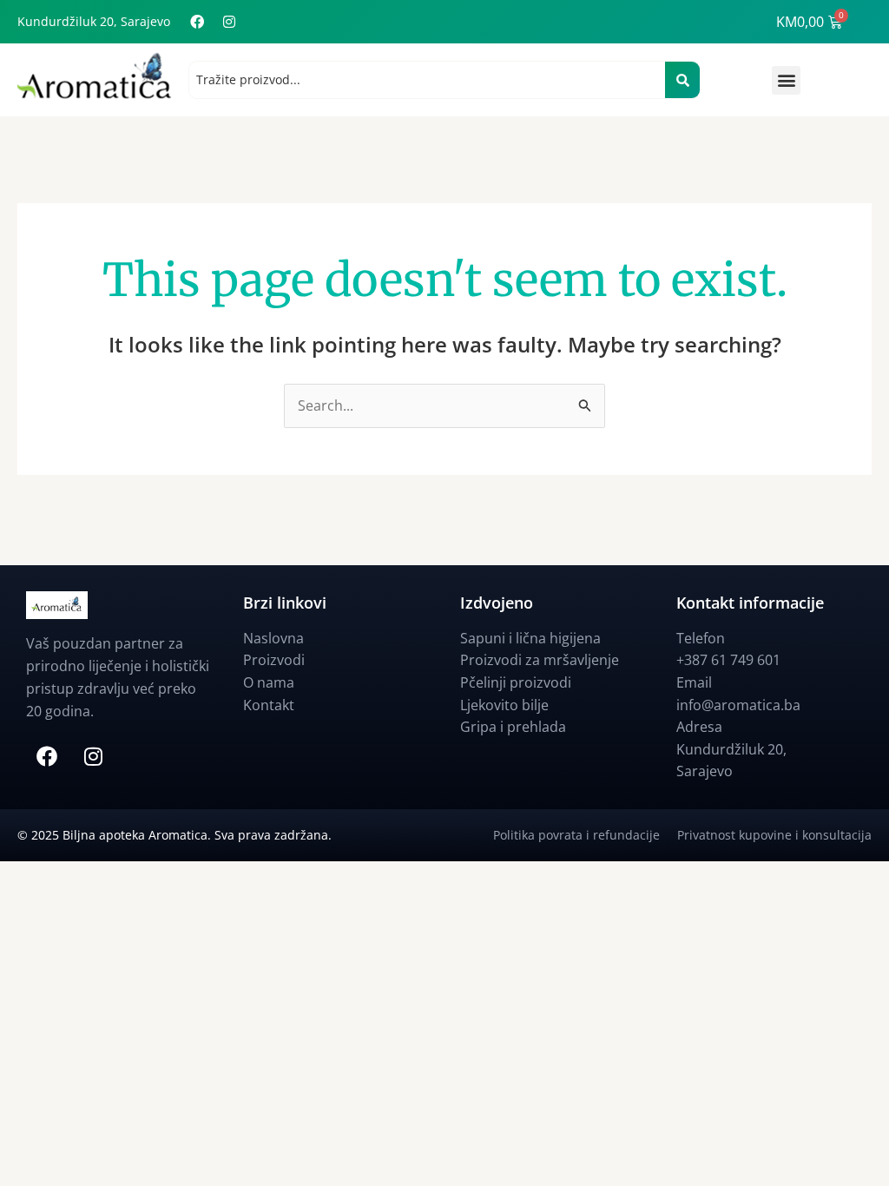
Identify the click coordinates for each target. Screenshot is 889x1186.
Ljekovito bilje (504, 705)
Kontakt (268, 705)
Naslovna (273, 638)
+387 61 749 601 (728, 659)
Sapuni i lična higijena (530, 638)
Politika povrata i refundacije (585, 835)
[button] (786, 80)
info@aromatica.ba (738, 705)
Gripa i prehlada (513, 726)
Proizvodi (274, 659)
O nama (268, 682)
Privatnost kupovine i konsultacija (774, 835)
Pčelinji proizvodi (515, 682)
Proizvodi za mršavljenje (539, 659)
